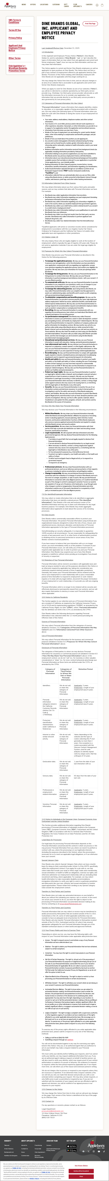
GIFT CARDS (66, 5)
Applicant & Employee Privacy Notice (53, 1149)
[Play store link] (72, 1150)
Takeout (6, 1145)
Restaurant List (9, 1152)
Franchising (38, 1145)
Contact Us (24, 1149)
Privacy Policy (15, 38)
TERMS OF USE (16, 1168)
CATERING (56, 5)
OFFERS (33, 5)
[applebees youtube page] (99, 1151)
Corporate (38, 1149)
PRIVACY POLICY (34, 1179)
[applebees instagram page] (93, 1151)
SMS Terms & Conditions (15, 21)
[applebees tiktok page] (103, 1151)
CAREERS (89, 5)
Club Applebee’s (77, 5)
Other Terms (15, 58)
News (23, 1152)
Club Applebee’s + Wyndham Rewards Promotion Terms (18, 68)
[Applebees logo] (10, 5)
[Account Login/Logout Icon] (97, 5)
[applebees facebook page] (83, 1151)
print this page (90, 24)
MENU (24, 5)
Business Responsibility (39, 1156)
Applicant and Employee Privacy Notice (17, 48)
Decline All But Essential (81, 1171)
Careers (48, 1145)
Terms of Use (15, 30)
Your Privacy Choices (81, 1166)
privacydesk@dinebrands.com (71, 904)
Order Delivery (8, 1149)
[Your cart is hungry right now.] (102, 5)
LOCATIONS (44, 5)
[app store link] (72, 1146)
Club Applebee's (40, 1152)
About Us (24, 1145)
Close (81, 1176)
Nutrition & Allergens (10, 1155)
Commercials (25, 1155)
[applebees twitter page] (88, 1151)
